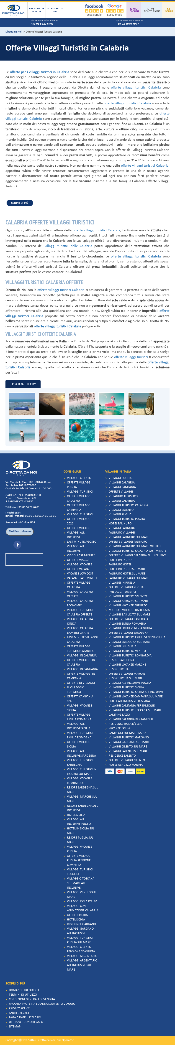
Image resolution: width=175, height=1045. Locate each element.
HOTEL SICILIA (76, 815)
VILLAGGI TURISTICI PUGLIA (127, 519)
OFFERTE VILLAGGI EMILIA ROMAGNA (79, 717)
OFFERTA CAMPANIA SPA (80, 699)
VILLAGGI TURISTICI (80, 491)
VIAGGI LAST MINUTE (81, 555)
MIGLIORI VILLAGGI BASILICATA (129, 610)
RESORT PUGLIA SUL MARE (80, 840)
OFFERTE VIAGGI (78, 560)
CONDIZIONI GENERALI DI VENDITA (32, 999)
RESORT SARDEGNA (121, 660)
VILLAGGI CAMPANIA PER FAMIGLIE (132, 705)
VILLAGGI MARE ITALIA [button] (36, 10)
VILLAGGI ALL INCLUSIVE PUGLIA (79, 822)
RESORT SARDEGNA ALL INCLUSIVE (82, 808)
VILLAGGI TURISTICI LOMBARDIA (130, 655)
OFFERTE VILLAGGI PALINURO (128, 542)
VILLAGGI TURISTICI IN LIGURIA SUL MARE (81, 772)
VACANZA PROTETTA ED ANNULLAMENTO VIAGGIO (42, 1004)
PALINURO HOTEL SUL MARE (127, 573)
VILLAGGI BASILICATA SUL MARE (129, 614)
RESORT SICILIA (119, 669)
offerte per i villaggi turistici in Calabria (39, 72)
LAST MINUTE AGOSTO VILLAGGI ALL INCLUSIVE (81, 546)
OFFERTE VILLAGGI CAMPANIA (79, 508)
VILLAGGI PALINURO (122, 528)
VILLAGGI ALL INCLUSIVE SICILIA (78, 726)
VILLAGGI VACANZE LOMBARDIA (79, 781)
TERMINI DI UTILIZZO (23, 995)
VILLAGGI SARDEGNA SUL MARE (129, 642)
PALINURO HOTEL (120, 564)
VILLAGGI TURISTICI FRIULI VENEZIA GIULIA (137, 637)
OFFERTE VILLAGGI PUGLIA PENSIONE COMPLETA (79, 860)
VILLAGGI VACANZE (79, 564)
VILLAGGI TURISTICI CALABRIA (128, 505)
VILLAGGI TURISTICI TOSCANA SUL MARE (135, 710)
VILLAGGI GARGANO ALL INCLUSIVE (80, 931)
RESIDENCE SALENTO (122, 756)
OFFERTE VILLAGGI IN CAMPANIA (81, 676)
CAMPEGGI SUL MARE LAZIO (127, 733)
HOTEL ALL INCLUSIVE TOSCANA (129, 701)
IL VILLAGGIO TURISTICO (75, 690)
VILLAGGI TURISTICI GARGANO (129, 737)
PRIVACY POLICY (19, 1008)
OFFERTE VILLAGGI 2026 (79, 521)
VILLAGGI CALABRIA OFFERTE (80, 594)
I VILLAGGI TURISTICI (122, 592)
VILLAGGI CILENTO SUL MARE (128, 746)
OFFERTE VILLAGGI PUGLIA (79, 485)
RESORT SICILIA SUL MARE (126, 678)
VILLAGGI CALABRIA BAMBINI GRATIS (80, 631)
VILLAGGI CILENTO (79, 478)
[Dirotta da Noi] (13, 10)
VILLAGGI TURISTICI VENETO (127, 651)
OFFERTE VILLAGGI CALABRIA (79, 499)
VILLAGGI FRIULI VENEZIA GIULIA (130, 628)
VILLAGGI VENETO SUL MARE (81, 895)
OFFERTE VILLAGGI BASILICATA (128, 619)
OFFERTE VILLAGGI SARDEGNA (128, 633)
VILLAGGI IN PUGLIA (122, 583)
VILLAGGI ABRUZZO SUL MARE (129, 601)
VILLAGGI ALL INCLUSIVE (76, 535)
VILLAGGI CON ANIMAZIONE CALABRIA (82, 908)
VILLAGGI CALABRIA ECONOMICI (80, 603)
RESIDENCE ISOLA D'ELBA (125, 724)
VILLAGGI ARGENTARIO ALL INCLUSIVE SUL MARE (82, 965)
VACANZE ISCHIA (119, 728)
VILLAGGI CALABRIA (122, 482)
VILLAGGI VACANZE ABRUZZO (128, 605)
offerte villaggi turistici (131, 357)
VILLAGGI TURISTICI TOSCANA (80, 872)
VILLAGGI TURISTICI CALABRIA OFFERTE (80, 612)
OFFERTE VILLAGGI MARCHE (127, 674)
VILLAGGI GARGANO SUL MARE (129, 742)
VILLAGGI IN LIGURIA (122, 646)
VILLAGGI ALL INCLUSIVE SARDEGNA (81, 754)
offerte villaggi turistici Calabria (136, 87)
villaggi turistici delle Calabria (69, 246)
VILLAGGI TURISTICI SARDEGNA (80, 763)
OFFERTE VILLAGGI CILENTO (127, 760)
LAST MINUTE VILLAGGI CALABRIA (82, 640)
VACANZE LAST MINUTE (82, 578)
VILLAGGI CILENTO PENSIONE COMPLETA (81, 949)
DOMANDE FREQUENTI (24, 990)
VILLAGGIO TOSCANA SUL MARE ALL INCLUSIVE (80, 883)
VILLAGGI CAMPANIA (122, 487)
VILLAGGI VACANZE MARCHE (127, 664)
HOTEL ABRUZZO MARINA (126, 765)
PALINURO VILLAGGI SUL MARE (129, 578)
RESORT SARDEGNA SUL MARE (82, 790)
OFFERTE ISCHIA (77, 915)
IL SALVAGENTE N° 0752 (19, 501)
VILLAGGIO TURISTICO (123, 496)
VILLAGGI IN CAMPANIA (82, 669)
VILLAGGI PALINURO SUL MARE (129, 537)
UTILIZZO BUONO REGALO (26, 1022)
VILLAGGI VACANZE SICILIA (79, 708)
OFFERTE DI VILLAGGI (81, 683)
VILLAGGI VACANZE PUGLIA (79, 849)
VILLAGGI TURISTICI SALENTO (128, 596)
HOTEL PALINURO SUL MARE (127, 569)
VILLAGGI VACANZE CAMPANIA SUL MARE (136, 696)
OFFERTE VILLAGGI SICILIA (79, 744)
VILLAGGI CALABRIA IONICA (80, 621)
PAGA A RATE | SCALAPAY (25, 1017)
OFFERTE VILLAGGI (79, 528)
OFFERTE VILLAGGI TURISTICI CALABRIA (80, 649)
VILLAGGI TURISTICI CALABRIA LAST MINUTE (138, 551)
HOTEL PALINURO (120, 523)
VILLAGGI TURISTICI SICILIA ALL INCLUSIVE (136, 692)
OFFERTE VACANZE (79, 569)
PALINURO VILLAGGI (122, 532)
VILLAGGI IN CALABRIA (82, 655)
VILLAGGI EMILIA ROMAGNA (127, 623)
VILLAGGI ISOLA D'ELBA (82, 901)
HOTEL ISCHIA (76, 919)
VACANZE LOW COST (80, 573)
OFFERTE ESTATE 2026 (55, 10)
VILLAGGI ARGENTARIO (82, 956)
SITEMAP (15, 1026)
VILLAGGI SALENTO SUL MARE (128, 751)
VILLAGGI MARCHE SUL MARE (82, 799)
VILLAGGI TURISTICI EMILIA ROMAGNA (80, 735)
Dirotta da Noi (13, 32)
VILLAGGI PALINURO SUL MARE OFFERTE (135, 546)
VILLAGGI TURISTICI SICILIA (126, 687)
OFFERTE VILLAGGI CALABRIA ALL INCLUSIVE (137, 555)
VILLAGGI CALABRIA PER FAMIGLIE (131, 719)
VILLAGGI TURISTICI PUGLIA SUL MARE (80, 940)
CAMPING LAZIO (119, 715)
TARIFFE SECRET (19, 1013)
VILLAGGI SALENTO (121, 510)
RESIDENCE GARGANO (81, 924)
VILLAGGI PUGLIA (120, 478)
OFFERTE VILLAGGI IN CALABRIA (81, 662)
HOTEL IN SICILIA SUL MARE (80, 831)
